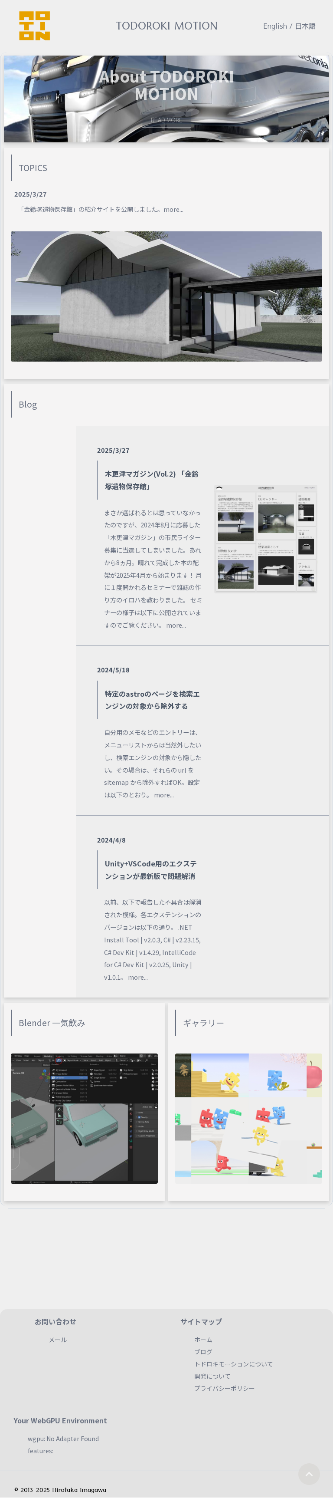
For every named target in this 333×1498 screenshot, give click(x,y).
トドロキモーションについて (233, 1364)
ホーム (203, 1339)
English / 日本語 (289, 26)
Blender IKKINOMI (178, 111)
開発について (212, 1376)
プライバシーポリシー (224, 1388)
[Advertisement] (166, 1252)
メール (58, 1339)
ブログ (203, 1351)
